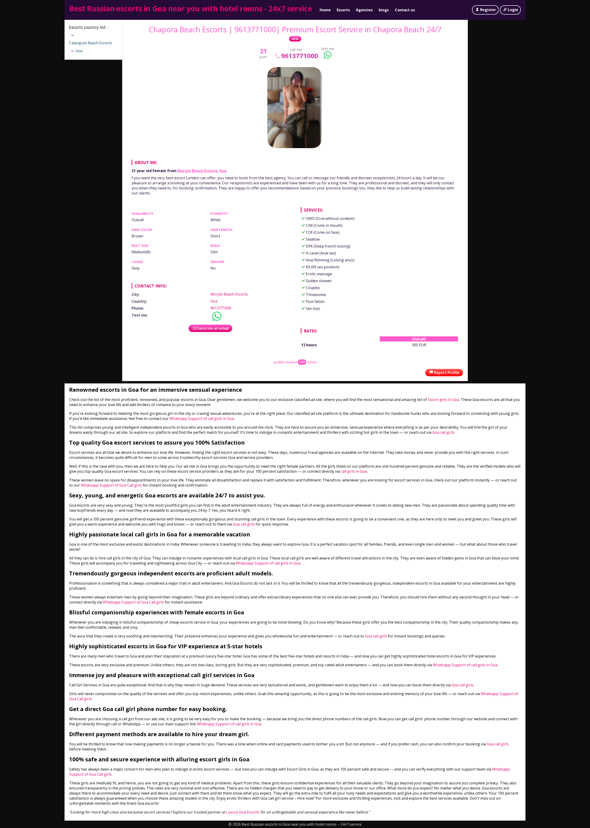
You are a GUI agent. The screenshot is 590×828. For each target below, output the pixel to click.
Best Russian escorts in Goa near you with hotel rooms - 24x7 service (190, 8)
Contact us (405, 9)
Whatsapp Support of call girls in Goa (201, 418)
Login (513, 9)
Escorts (343, 9)
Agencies (364, 9)
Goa (223, 170)
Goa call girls (443, 432)
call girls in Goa (354, 471)
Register (488, 9)
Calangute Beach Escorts (90, 42)
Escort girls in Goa (443, 399)
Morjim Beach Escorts (197, 170)
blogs (384, 9)
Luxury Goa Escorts (243, 812)
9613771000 (299, 55)
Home (325, 9)
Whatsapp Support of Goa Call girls (111, 485)
